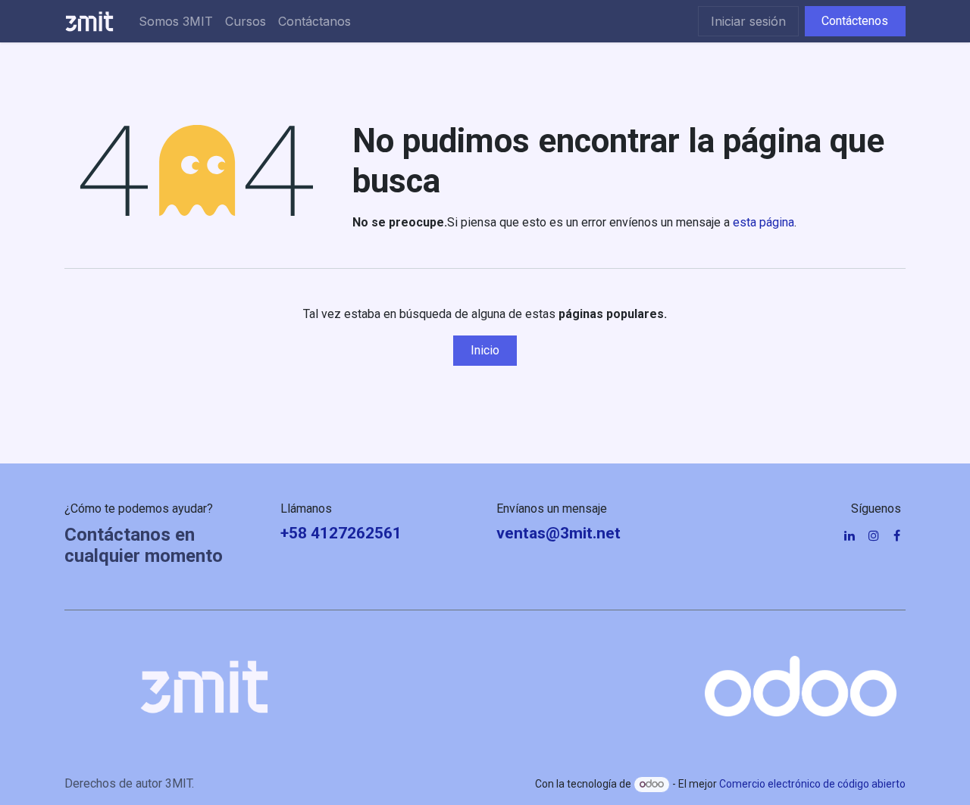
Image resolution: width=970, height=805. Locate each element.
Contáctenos (854, 21)
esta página (763, 222)
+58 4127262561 (341, 533)
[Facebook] (896, 535)
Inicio (485, 350)
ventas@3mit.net (558, 533)
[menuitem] (176, 21)
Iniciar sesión (748, 21)
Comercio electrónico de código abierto (812, 784)
